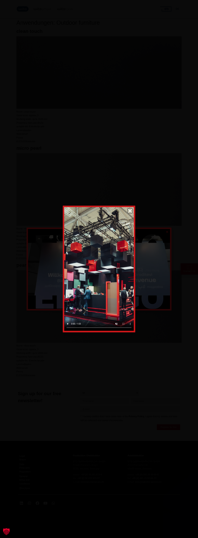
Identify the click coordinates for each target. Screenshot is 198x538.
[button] (6, 531)
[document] (99, 269)
